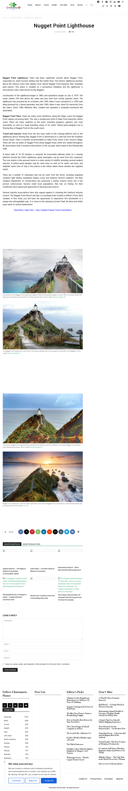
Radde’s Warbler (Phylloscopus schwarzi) (79, 738)
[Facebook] (102, 2)
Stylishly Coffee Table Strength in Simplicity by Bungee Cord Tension (80, 751)
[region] (32, 773)
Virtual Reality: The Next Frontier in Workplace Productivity (112, 743)
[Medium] (118, 2)
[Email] (55, 531)
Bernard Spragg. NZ (59, 297)
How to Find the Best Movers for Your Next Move (79, 721)
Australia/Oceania (16, 18)
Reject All (32, 781)
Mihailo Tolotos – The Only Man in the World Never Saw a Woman (112, 758)
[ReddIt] (49, 531)
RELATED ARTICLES (12, 544)
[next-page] (8, 604)
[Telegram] (66, 531)
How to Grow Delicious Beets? (110, 764)
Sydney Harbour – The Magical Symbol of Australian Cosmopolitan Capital (14, 571)
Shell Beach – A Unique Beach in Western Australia (111, 705)
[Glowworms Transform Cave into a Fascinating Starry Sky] (42, 585)
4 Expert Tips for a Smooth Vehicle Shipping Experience (110, 721)
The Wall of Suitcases (75, 744)
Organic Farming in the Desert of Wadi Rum (80, 708)
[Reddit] (103, 6)
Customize (16, 781)
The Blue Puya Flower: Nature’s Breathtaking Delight (79, 714)
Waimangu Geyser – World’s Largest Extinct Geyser (78, 758)
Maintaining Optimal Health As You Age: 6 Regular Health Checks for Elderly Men (111, 713)
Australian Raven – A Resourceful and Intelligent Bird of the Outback (112, 735)
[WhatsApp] (38, 531)
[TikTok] (107, 6)
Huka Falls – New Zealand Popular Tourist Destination (48, 210)
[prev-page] (4, 604)
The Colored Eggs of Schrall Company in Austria (78, 727)
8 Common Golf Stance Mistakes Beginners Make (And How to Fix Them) (112, 750)
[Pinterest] (122, 2)
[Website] (115, 6)
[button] (91, 5)
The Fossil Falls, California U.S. (79, 733)
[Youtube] (119, 6)
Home (5, 18)
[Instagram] (110, 2)
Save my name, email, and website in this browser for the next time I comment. (37, 664)
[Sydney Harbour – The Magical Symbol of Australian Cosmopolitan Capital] (15, 557)
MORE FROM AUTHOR (31, 544)
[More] (78, 531)
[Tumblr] (61, 531)
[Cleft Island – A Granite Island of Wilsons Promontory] (42, 557)
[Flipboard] (106, 2)
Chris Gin (26, 506)
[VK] (72, 531)
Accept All (49, 781)
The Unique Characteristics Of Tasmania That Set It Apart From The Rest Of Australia (70, 597)
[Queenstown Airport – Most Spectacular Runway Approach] (70, 557)
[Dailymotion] (98, 2)
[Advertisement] (43, 56)
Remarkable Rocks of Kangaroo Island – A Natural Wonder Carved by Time (14, 597)
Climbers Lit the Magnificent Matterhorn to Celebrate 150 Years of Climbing (78, 700)
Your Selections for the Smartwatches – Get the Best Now (112, 727)
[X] (111, 6)
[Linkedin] (114, 2)
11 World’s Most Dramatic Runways (109, 699)
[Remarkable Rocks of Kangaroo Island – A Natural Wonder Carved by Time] (15, 585)
